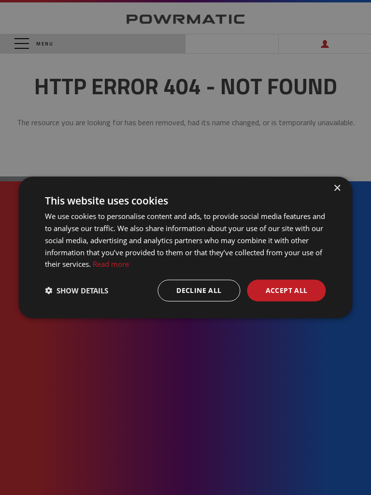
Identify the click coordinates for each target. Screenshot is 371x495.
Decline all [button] (198, 290)
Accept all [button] (287, 290)
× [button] (337, 188)
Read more (111, 264)
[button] (76, 290)
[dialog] (185, 247)
